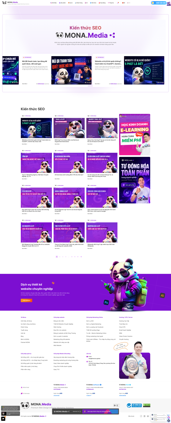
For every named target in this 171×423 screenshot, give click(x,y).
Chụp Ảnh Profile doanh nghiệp (63, 366)
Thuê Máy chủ (123, 324)
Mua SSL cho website (60, 330)
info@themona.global (94, 358)
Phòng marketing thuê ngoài (94, 336)
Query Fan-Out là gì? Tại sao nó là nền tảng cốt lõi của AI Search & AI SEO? (102, 140)
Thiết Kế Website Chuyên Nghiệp (63, 324)
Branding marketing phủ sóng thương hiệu (66, 360)
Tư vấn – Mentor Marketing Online (96, 333)
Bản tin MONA (25, 339)
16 (77, 256)
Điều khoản (131, 416)
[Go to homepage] (15, 3)
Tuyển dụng (24, 330)
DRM (120, 333)
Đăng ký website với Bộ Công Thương (65, 333)
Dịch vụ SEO (90, 321)
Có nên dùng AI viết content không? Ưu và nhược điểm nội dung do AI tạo (100, 175)
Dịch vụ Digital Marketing (93, 324)
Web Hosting (57, 327)
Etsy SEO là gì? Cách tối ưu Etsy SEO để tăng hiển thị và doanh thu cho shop (35, 210)
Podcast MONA (25, 342)
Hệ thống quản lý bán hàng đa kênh (31, 363)
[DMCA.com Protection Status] (146, 405)
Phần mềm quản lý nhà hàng (29, 366)
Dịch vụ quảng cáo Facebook (94, 327)
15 (74, 256)
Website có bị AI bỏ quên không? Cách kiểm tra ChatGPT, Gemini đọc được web (36, 140)
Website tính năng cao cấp (61, 342)
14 (71, 256)
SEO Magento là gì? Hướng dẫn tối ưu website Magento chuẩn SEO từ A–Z (36, 245)
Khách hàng (24, 327)
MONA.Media (28, 115)
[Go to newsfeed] (4, 408)
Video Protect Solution (125, 336)
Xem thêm (18, 83)
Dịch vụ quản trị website (61, 336)
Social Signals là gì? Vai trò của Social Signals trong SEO (68, 210)
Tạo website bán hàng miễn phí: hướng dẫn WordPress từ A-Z (28, 62)
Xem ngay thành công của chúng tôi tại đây (98, 411)
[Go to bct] (134, 405)
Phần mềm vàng (25, 369)
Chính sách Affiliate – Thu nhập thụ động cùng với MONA (100, 340)
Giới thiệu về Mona (26, 321)
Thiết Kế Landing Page (93, 330)
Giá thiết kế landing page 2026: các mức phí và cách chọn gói (100, 62)
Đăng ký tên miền (59, 321)
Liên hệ (23, 333)
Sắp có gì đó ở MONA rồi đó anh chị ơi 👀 (13, 408)
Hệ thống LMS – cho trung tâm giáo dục (32, 357)
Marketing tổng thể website (62, 339)
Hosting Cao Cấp (124, 321)
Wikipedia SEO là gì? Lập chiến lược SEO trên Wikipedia (101, 245)
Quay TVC (56, 369)
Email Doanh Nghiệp (125, 330)
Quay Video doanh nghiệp (61, 363)
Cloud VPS (122, 327)
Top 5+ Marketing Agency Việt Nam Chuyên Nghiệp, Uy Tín (35, 175)
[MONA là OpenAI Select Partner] (116, 405)
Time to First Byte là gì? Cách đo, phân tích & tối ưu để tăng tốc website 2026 (69, 245)
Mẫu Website (57, 345)
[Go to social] (141, 416)
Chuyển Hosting (124, 339)
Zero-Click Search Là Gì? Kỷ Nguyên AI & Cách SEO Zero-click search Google (102, 210)
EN (129, 2)
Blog (22, 336)
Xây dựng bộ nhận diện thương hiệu (64, 357)
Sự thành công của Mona (28, 324)
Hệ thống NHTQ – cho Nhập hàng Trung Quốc (34, 360)
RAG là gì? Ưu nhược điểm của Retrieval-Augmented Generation (67, 140)
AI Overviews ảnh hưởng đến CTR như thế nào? (69, 175)
